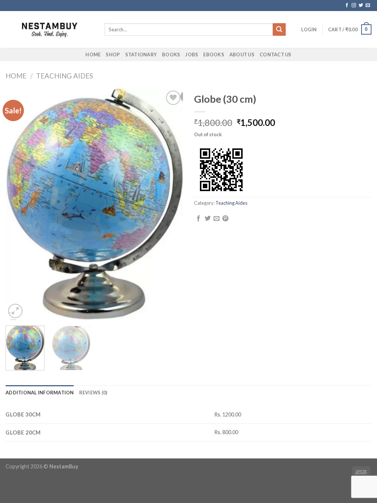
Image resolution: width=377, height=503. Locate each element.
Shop (113, 54)
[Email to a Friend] (216, 218)
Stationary (141, 54)
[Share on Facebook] (198, 218)
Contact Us (276, 54)
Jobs (191, 54)
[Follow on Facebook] (347, 5)
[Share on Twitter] (208, 218)
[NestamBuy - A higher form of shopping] (50, 30)
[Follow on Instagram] (354, 5)
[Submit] (279, 29)
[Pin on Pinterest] (225, 218)
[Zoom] (15, 311)
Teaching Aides (64, 76)
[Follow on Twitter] (361, 5)
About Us (241, 54)
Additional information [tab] (40, 392)
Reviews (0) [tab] (93, 392)
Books (171, 54)
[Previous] (18, 204)
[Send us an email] (368, 5)
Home (93, 54)
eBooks (213, 54)
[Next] (170, 204)
